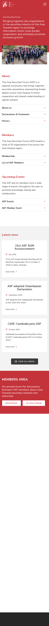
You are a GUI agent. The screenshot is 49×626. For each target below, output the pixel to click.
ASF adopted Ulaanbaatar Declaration (24, 287)
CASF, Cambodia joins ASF (24, 324)
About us (7, 107)
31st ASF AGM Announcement (25, 247)
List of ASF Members (13, 162)
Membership (8, 156)
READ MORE (10, 272)
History (6, 120)
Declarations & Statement (15, 114)
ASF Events (8, 201)
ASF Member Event (12, 208)
